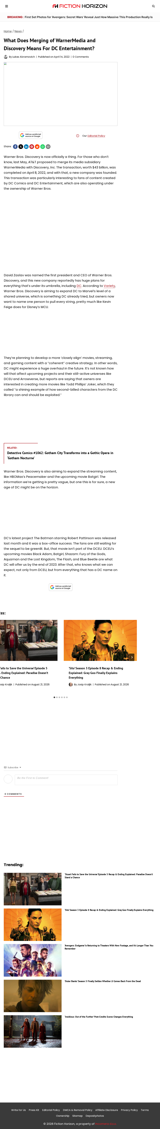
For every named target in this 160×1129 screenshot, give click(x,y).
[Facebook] (15, 146)
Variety (109, 286)
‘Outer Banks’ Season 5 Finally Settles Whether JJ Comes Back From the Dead (103, 981)
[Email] (48, 146)
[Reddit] (37, 146)
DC (79, 286)
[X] (20, 146)
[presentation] (100, 640)
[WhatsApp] (42, 146)
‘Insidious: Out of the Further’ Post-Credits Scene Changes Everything (99, 1016)
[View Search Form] (153, 6)
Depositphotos (95, 1116)
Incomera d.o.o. (106, 1124)
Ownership (62, 1116)
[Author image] (6, 57)
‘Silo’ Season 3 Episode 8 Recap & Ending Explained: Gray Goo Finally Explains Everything (96, 673)
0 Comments (81, 57)
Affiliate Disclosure (106, 1110)
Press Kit (34, 1110)
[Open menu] (7, 6)
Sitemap (77, 1116)
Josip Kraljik (84, 684)
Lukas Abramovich (23, 57)
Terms (145, 1110)
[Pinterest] (31, 146)
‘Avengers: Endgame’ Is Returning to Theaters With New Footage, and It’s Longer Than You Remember (109, 947)
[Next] (131, 657)
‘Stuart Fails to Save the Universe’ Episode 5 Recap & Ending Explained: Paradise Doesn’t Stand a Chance (109, 876)
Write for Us (18, 1110)
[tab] (54, 697)
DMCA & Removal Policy (77, 1110)
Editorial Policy (96, 136)
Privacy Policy (129, 1110)
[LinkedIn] (26, 146)
